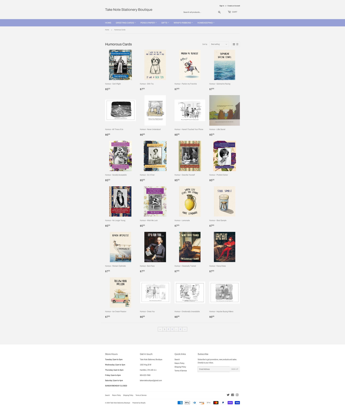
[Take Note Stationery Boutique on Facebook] (232, 395)
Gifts (164, 23)
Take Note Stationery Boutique (128, 9)
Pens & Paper (147, 23)
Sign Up (234, 369)
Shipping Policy (180, 366)
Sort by (204, 44)
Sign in (222, 6)
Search (177, 359)
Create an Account (233, 6)
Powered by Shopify (138, 403)
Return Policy (179, 363)
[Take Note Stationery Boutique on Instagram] (237, 395)
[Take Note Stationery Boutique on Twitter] (228, 395)
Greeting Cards (125, 23)
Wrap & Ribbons (182, 23)
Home (108, 23)
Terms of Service (181, 370)
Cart (234, 12)
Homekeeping (205, 23)
